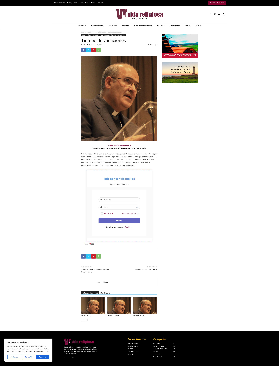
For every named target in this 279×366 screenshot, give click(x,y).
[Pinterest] (93, 50)
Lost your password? (130, 214)
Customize (14, 357)
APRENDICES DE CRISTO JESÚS (145, 270)
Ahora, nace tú (85, 315)
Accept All (42, 357)
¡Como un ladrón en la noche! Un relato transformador (95, 271)
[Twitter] (215, 14)
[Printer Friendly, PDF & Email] (88, 244)
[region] (28, 350)
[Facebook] (210, 14)
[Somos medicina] (145, 305)
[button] (223, 14)
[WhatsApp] (98, 50)
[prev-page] (82, 320)
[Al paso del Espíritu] (119, 305)
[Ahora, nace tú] (93, 305)
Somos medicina (138, 315)
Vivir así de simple (100, 32)
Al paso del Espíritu (113, 315)
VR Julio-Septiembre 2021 (118, 35)
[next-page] (86, 320)
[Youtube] (219, 14)
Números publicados (105, 35)
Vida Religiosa (88, 45)
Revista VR (90, 32)
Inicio (83, 32)
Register (128, 227)
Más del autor (105, 293)
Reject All (28, 357)
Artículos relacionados (90, 293)
